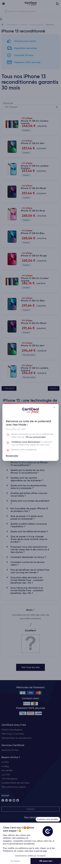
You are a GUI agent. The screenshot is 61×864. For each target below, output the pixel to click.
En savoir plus (12, 455)
